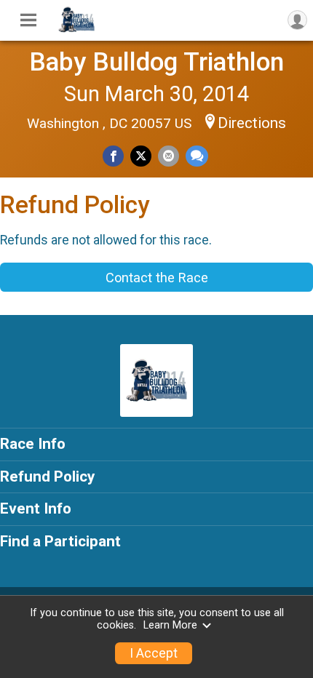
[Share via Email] (168, 156)
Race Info (33, 443)
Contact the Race (157, 277)
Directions (252, 123)
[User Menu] (297, 20)
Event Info (35, 508)
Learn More (170, 625)
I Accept (154, 653)
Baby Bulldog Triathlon (156, 62)
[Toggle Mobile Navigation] (28, 20)
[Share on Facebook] (113, 156)
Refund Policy (47, 476)
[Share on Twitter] (140, 156)
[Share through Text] (197, 156)
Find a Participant (60, 541)
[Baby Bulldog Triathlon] (76, 29)
